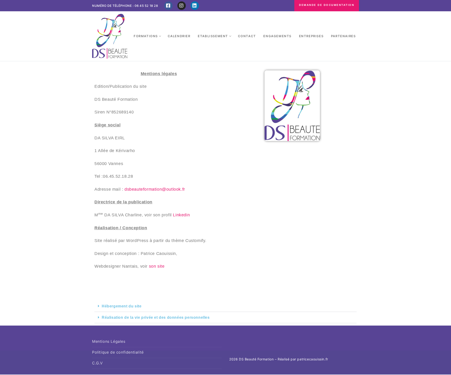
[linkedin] (195, 5)
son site (157, 266)
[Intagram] (181, 5)
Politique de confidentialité (118, 352)
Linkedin (181, 215)
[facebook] (168, 5)
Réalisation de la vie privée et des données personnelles (156, 317)
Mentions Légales (108, 341)
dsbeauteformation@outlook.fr (154, 189)
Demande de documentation (326, 5)
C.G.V (97, 363)
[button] (225, 306)
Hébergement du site (121, 306)
